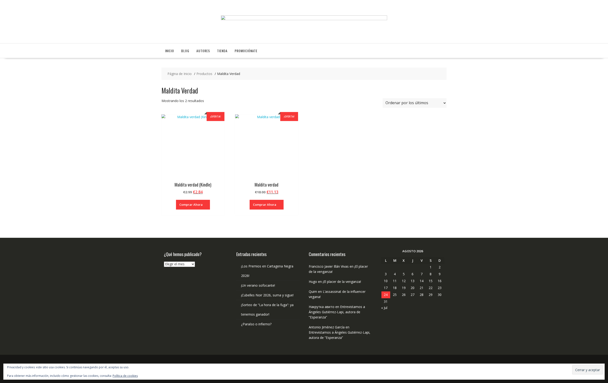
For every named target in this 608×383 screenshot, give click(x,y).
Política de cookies (125, 376)
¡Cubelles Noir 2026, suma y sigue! (267, 295)
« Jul (384, 307)
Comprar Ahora (191, 204)
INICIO (169, 50)
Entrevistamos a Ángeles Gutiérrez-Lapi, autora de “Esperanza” (337, 311)
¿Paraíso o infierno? (256, 324)
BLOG (185, 50)
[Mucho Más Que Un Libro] (304, 19)
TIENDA (222, 50)
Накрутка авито (321, 306)
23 (440, 287)
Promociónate (246, 50)
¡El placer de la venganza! (342, 281)
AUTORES (203, 50)
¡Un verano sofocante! (258, 285)
